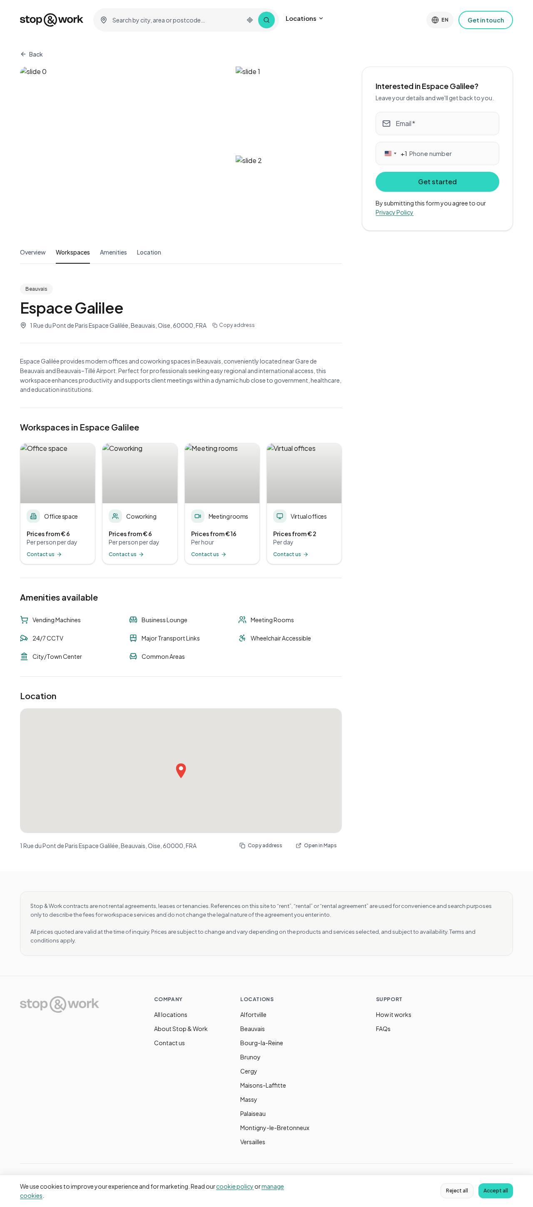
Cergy (248, 1071)
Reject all (457, 1190)
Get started (437, 181)
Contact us (169, 1042)
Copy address (237, 325)
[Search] (266, 20)
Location (149, 252)
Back (36, 54)
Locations (301, 18)
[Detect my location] (250, 20)
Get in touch (486, 20)
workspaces (73, 252)
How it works (393, 1014)
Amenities (113, 252)
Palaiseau (253, 1113)
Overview (33, 252)
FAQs (383, 1028)
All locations (170, 1014)
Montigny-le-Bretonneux (274, 1127)
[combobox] (175, 20)
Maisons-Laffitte (263, 1085)
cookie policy (235, 1186)
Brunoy (250, 1057)
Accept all (495, 1190)
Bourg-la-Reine (261, 1042)
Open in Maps (320, 845)
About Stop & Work (181, 1028)
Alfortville (253, 1014)
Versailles (252, 1141)
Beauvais (252, 1028)
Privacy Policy (394, 212)
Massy (248, 1099)
